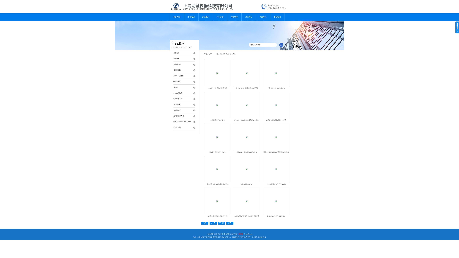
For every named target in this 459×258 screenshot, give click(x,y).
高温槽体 (176, 58)
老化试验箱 (177, 127)
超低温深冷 (177, 110)
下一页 (221, 223)
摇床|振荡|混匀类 (178, 116)
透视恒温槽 (177, 70)
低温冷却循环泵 (178, 76)
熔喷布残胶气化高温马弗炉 (182, 122)
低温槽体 (176, 53)
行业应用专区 (177, 99)
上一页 (213, 223)
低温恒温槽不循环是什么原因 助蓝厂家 (247, 216)
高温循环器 (177, 64)
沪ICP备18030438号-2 (259, 237)
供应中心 (248, 17)
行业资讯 (220, 17)
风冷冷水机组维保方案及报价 (276, 216)
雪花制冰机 (177, 104)
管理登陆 (243, 237)
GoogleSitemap (248, 234)
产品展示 (205, 17)
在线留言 (263, 17)
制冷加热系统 (177, 93)
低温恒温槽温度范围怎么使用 (217, 216)
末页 (229, 223)
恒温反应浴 (177, 81)
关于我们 (191, 17)
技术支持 (234, 17)
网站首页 (177, 17)
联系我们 (277, 17)
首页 (227, 54)
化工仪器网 (235, 237)
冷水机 (175, 87)
